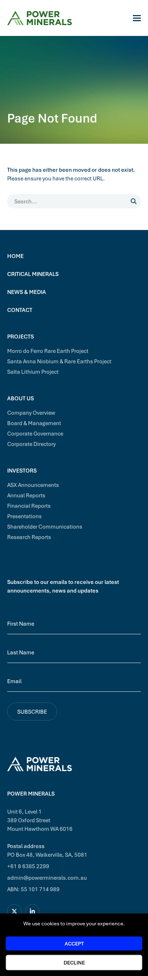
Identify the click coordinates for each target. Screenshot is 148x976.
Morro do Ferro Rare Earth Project (47, 350)
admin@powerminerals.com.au (47, 877)
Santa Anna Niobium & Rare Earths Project (59, 361)
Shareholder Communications (44, 526)
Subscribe (32, 711)
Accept (74, 943)
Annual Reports (26, 495)
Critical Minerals (33, 273)
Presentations (24, 516)
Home (15, 255)
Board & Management (34, 423)
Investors (22, 470)
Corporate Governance (35, 433)
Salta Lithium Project (33, 371)
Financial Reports (29, 505)
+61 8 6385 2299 (28, 866)
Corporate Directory (31, 443)
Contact (19, 309)
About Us (20, 398)
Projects (20, 336)
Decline (74, 962)
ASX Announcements (33, 484)
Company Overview (31, 412)
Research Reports (29, 536)
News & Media (26, 291)
